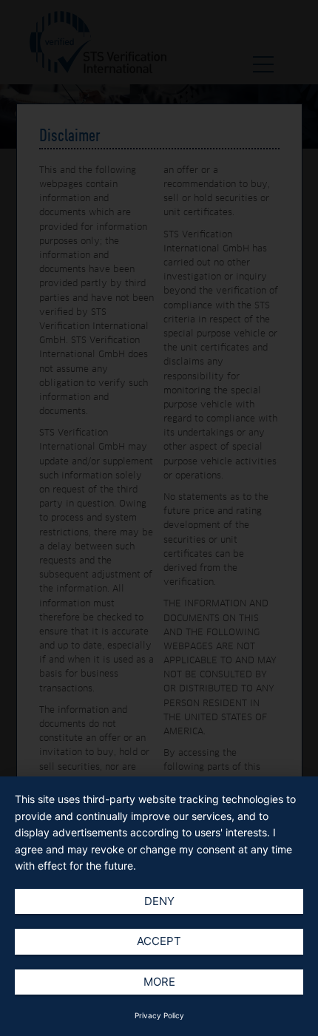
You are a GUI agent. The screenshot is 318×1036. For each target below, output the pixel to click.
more (159, 982)
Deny (159, 901)
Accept (159, 941)
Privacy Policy (159, 1015)
